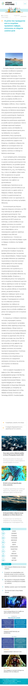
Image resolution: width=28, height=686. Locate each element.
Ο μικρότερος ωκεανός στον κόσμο (15, 422)
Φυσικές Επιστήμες (4, 16)
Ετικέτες (17, 15)
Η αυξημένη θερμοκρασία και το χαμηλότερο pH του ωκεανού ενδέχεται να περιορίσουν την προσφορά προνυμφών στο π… (14, 428)
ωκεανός (24, 16)
